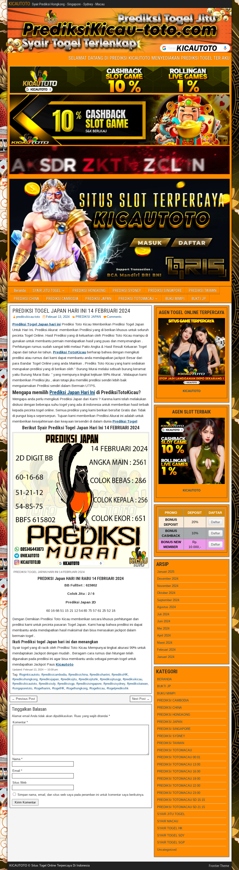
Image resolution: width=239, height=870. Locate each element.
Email (17, 770)
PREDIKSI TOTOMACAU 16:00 (178, 771)
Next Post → (141, 699)
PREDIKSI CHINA (26, 298)
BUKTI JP (198, 298)
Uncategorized (166, 849)
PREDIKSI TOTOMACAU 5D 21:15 (181, 807)
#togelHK (58, 688)
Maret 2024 (164, 642)
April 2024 (164, 635)
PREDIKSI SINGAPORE (165, 290)
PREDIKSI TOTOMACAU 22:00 (178, 785)
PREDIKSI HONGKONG (88, 290)
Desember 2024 (167, 578)
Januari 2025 (165, 571)
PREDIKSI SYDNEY (126, 290)
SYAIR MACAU (167, 821)
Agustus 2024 (166, 607)
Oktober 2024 (166, 593)
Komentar (20, 722)
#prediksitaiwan (137, 683)
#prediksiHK (120, 674)
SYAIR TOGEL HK (170, 828)
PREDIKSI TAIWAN (202, 290)
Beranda (20, 290)
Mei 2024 (163, 628)
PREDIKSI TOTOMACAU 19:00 (178, 778)
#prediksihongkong (25, 679)
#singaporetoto (22, 688)
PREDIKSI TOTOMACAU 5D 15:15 (181, 800)
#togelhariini (42, 688)
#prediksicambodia (54, 674)
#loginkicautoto (29, 674)
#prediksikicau (132, 679)
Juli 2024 (163, 614)
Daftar (215, 522)
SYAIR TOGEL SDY (171, 835)
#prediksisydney (114, 683)
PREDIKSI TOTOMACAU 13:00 (178, 764)
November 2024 (167, 586)
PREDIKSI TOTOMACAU (136, 298)
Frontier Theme (219, 866)
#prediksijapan (49, 679)
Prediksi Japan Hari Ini (72, 392)
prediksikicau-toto (28, 316)
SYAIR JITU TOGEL (47, 290)
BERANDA (164, 679)
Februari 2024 (166, 649)
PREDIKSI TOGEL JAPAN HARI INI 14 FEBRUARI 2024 (71, 311)
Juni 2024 (163, 621)
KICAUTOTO (19, 4)
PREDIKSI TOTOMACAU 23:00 (178, 793)
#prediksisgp (65, 683)
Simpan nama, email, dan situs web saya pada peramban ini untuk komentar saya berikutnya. (81, 794)
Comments (114, 316)
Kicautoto (65, 664)
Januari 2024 (165, 657)
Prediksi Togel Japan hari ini (36, 324)
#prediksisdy (47, 683)
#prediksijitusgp (110, 679)
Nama (17, 759)
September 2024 (168, 600)
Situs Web (19, 782)
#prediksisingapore (89, 683)
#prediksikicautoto (24, 683)
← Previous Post (23, 699)
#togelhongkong (77, 688)
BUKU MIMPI (174, 298)
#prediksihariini (100, 674)
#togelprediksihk (118, 688)
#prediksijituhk (88, 679)
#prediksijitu (69, 679)
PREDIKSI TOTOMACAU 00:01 (178, 757)
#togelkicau (97, 688)
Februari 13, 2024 (58, 316)
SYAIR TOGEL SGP (171, 842)
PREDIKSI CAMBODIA (62, 298)
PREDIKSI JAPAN (98, 298)
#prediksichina (78, 674)
